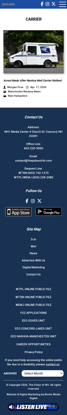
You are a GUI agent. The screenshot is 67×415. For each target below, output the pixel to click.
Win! (33, 246)
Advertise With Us (33, 260)
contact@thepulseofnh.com (33, 160)
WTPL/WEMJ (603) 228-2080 (33, 177)
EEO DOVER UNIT (33, 320)
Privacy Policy (34, 352)
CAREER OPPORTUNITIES (33, 344)
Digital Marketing (34, 267)
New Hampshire (17, 96)
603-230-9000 (33, 148)
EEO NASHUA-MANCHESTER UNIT (34, 336)
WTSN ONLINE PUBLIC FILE (33, 297)
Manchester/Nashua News (24, 91)
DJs (33, 239)
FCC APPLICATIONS (33, 312)
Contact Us (33, 274)
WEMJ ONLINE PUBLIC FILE (34, 305)
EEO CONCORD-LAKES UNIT (33, 328)
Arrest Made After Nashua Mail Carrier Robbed (32, 80)
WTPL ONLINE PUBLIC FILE (33, 289)
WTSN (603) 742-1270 (33, 173)
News (33, 253)
